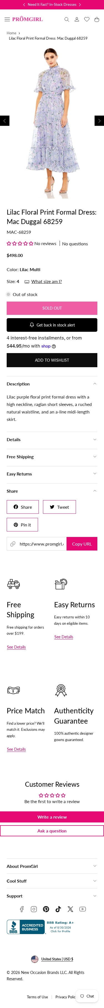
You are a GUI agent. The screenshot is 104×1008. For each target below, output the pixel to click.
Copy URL (82, 543)
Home (11, 33)
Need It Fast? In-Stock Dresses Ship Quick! (61, 4)
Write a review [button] (52, 816)
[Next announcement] (80, 4)
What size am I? (46, 281)
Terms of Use (37, 997)
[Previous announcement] (24, 4)
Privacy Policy (66, 997)
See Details (16, 647)
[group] (52, 121)
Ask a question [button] (52, 830)
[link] (77, 19)
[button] (7, 19)
